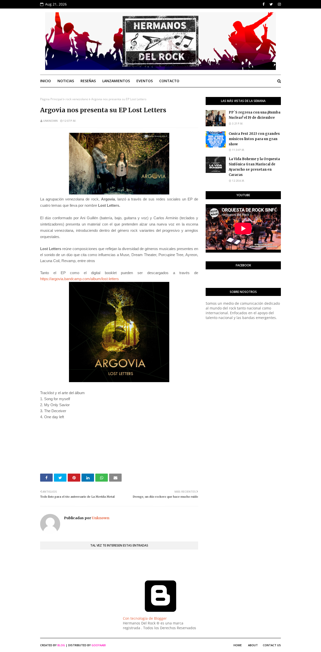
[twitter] (271, 4)
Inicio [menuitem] (45, 80)
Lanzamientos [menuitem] (116, 80)
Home (237, 645)
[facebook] (263, 4)
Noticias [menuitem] (65, 80)
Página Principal (51, 99)
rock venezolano (76, 99)
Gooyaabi (99, 645)
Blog (61, 645)
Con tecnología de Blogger (145, 618)
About (253, 645)
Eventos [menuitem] (144, 80)
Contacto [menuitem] (169, 80)
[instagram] (279, 4)
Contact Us (272, 645)
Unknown (50, 121)
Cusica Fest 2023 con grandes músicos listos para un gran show (254, 139)
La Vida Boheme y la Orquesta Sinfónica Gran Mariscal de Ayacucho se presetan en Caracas (254, 167)
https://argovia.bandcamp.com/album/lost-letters (79, 279)
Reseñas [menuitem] (88, 80)
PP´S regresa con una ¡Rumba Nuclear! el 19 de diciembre (254, 115)
